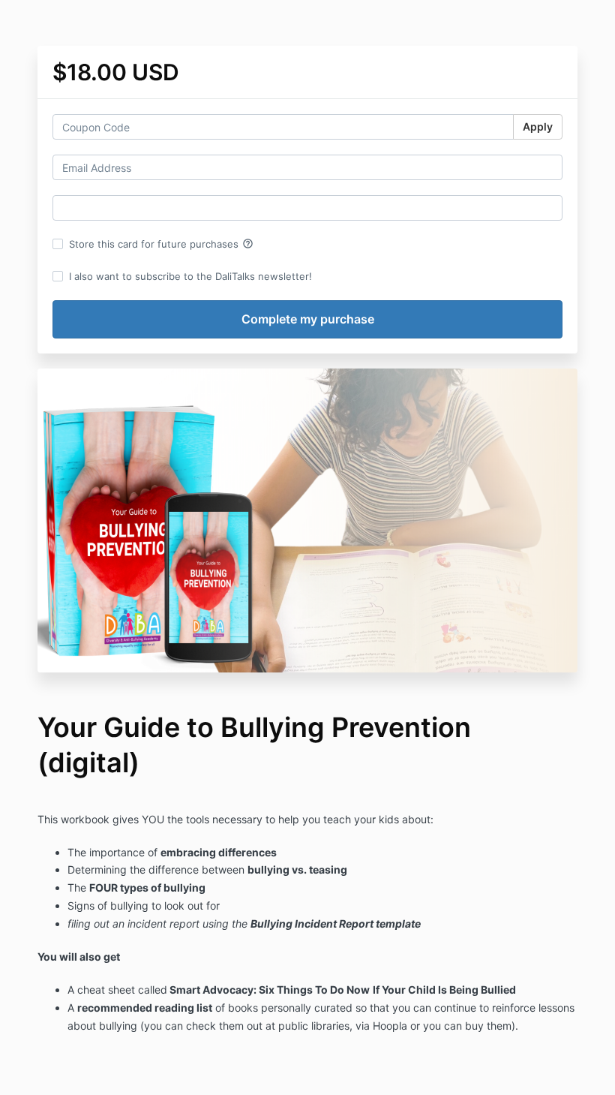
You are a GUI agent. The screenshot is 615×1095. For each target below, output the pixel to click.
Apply (538, 126)
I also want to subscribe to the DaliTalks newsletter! (190, 276)
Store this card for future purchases (161, 244)
